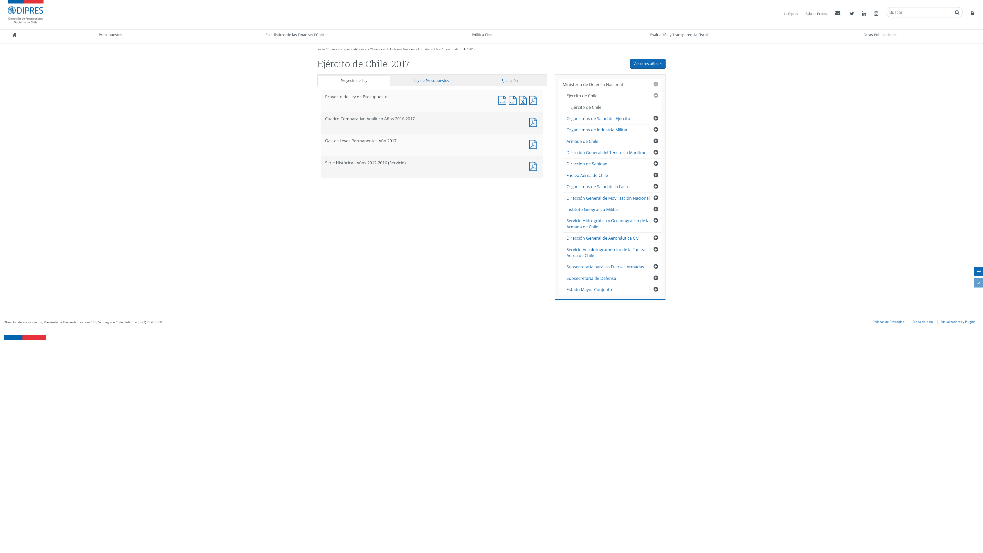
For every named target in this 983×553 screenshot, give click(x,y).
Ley (431, 80)
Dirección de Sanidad (587, 164)
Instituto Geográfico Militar (592, 209)
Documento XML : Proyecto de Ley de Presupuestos (503, 99)
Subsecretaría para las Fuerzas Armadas (605, 267)
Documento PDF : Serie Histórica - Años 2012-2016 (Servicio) (534, 166)
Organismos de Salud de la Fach (597, 186)
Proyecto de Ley (354, 80)
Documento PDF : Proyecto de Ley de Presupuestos (534, 99)
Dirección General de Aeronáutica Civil (603, 238)
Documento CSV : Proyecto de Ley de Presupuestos (514, 99)
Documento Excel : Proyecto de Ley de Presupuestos (524, 99)
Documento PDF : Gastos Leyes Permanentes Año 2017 (534, 144)
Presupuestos (110, 34)
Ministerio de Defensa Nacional (393, 49)
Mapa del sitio (923, 322)
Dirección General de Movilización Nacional (608, 198)
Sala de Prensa (817, 13)
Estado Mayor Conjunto (589, 289)
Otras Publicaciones (880, 34)
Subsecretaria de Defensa (591, 278)
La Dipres (791, 13)
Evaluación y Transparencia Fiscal (679, 34)
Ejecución (509, 80)
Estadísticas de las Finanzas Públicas (296, 34)
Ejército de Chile (429, 49)
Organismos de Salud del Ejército (598, 118)
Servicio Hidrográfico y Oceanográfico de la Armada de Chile (608, 223)
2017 (472, 49)
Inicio (321, 49)
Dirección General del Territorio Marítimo (607, 152)
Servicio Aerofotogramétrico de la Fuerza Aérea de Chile (606, 252)
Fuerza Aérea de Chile (587, 175)
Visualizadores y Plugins (958, 322)
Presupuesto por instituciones (348, 49)
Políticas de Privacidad (888, 322)
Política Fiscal (483, 34)
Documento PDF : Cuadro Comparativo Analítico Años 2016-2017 (534, 121)
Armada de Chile (582, 141)
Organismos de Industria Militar (597, 130)
